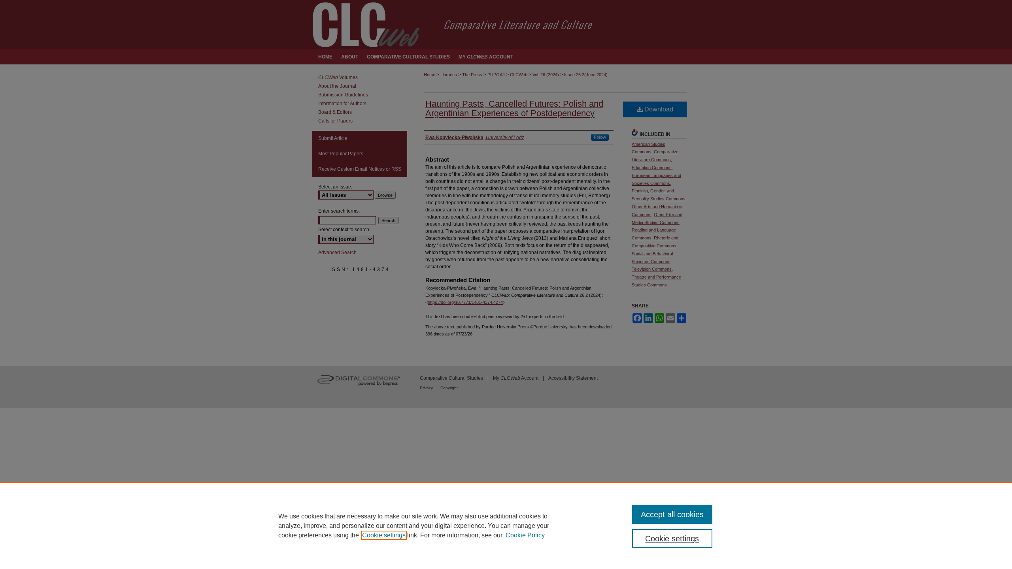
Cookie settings (384, 535)
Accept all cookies (672, 514)
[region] (506, 525)
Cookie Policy (525, 535)
